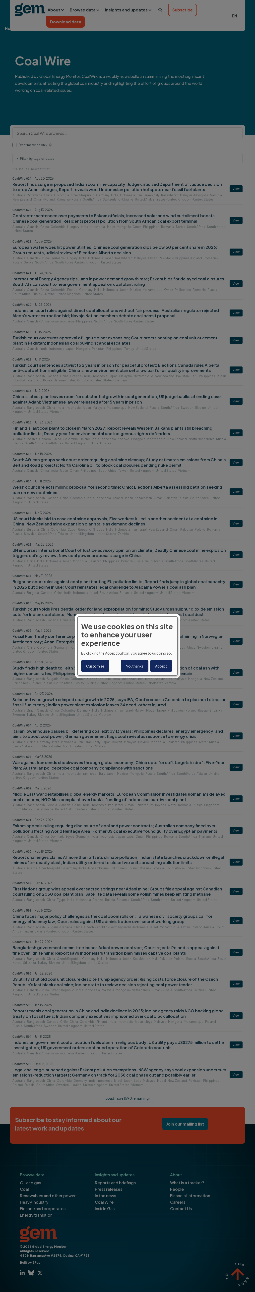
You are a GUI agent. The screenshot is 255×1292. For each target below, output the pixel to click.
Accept (161, 666)
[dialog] (127, 646)
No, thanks (134, 666)
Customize (95, 666)
